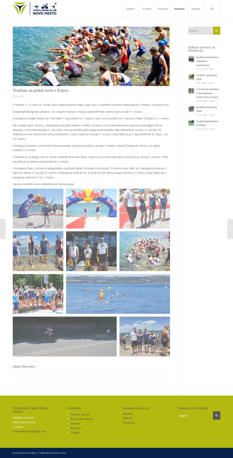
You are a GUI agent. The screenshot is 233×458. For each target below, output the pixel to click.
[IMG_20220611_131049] (119, 295)
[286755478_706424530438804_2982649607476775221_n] (39, 210)
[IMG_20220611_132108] (66, 338)
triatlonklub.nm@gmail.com (29, 431)
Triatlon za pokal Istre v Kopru (40, 90)
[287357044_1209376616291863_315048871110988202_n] (92, 252)
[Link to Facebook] (217, 452)
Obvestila (129, 422)
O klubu (74, 432)
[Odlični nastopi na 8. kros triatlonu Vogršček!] (230, 229)
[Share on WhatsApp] (91, 374)
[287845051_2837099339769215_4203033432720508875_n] (146, 252)
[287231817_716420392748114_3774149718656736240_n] (39, 252)
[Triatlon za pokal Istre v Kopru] (91, 56)
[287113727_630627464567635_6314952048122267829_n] (146, 210)
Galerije (75, 423)
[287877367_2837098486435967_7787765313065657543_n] (39, 295)
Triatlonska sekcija (81, 419)
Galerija (127, 418)
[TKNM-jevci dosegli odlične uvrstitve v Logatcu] (3, 229)
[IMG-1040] (146, 338)
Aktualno (75, 428)
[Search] (212, 8)
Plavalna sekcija (79, 414)
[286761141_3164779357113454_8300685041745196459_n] (92, 210)
